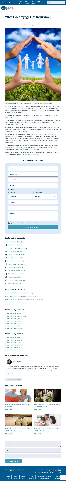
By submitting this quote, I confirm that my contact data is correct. (27, 223)
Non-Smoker (39, 192)
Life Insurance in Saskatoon (14, 345)
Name (11, 168)
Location (12, 185)
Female (13, 192)
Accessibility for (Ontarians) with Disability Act (44, 477)
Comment (12, 213)
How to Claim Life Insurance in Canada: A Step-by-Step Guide (21, 296)
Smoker (38, 189)
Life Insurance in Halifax (14, 342)
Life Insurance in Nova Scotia (15, 321)
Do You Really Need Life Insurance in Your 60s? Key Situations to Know (24, 299)
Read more (10, 373)
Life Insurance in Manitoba (14, 318)
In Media (33, 2)
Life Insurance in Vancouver (14, 350)
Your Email (13, 180)
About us (20, 2)
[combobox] (20, 196)
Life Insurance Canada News (13, 379)
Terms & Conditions (31, 477)
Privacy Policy (23, 477)
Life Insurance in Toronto (14, 347)
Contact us (8, 477)
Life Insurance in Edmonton (15, 340)
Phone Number (14, 174)
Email (8, 456)
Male (12, 189)
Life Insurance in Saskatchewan (15, 328)
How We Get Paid (16, 477)
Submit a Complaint (57, 477)
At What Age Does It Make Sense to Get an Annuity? (19, 293)
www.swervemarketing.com (47, 370)
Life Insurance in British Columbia (16, 316)
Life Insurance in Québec (14, 326)
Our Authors (27, 2)
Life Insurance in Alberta (14, 313)
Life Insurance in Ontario (14, 323)
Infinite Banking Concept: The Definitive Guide (18, 303)
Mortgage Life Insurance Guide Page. (29, 154)
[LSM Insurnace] (8, 8)
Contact (39, 1)
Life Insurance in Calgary (14, 337)
